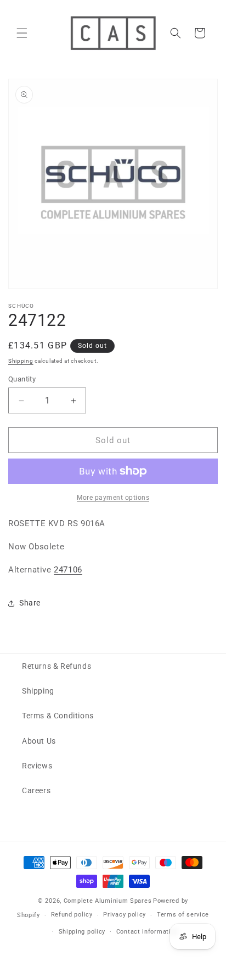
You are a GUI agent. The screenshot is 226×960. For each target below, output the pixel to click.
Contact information (147, 931)
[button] (22, 33)
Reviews (37, 765)
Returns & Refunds (56, 666)
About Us (39, 741)
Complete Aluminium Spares (108, 900)
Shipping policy (82, 931)
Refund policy (72, 914)
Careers (36, 790)
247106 (68, 570)
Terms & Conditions (58, 715)
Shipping (20, 361)
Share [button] (30, 602)
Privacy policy (124, 914)
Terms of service (183, 914)
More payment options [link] (113, 497)
